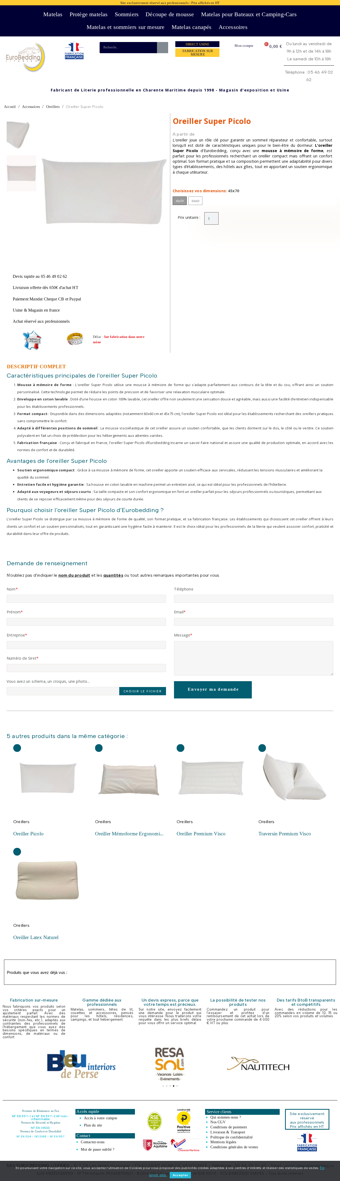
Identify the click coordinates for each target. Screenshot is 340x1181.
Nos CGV (217, 1122)
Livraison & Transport (227, 1132)
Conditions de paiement (228, 1127)
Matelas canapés (192, 27)
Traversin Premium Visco (284, 833)
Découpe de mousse (170, 14)
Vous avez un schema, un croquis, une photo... (48, 681)
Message (182, 635)
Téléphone (183, 589)
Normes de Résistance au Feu (40, 1110)
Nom (11, 589)
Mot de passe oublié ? (97, 1149)
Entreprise (16, 635)
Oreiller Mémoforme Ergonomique (131, 833)
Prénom (14, 611)
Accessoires (233, 27)
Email (179, 611)
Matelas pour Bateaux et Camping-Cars (249, 14)
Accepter (180, 1175)
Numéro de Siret (21, 658)
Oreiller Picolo (28, 833)
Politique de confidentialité (231, 1137)
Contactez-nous (92, 1142)
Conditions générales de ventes (234, 1147)
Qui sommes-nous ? (225, 1117)
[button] (46, 192)
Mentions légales (223, 1142)
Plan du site (93, 1125)
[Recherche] (162, 47)
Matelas (52, 14)
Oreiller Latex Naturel (35, 937)
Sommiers (127, 14)
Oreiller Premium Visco (201, 833)
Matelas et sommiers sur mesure (126, 27)
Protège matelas (89, 14)
